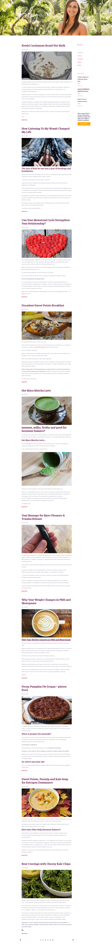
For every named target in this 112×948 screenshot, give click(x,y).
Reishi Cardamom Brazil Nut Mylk (43, 45)
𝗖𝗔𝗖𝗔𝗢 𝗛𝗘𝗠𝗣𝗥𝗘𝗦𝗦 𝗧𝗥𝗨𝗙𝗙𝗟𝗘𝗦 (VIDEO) (84, 90)
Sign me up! (84, 123)
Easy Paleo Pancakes (39, 347)
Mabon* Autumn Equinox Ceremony (82, 100)
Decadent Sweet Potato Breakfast (43, 305)
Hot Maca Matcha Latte (36, 390)
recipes (79, 62)
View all (80, 55)
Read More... (25, 120)
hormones (80, 59)
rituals (79, 65)
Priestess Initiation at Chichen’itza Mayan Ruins (83, 79)
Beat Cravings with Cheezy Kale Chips (46, 863)
